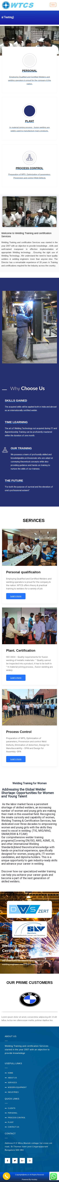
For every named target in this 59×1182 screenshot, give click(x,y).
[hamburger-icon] (53, 5)
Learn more (15, 596)
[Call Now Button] (6, 1176)
